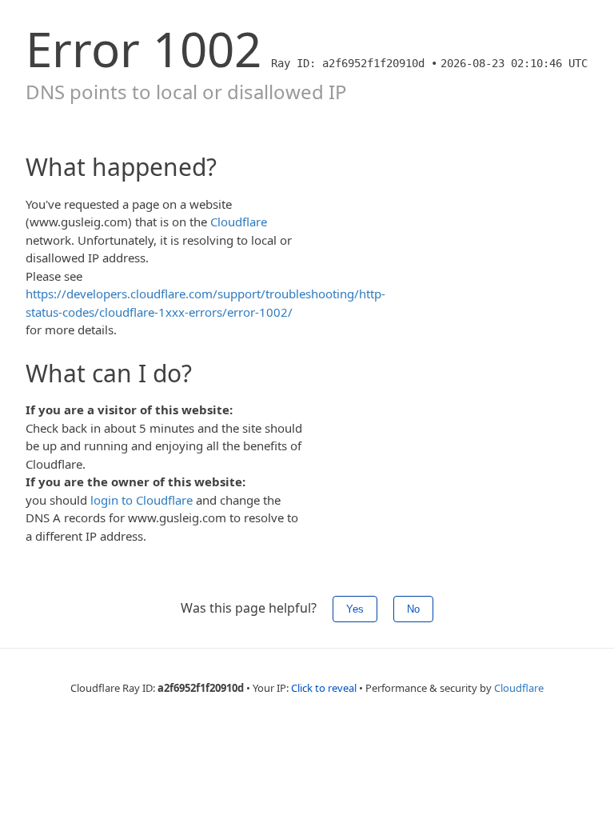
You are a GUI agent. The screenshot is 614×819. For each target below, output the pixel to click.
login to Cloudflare (141, 500)
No (413, 609)
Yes (355, 609)
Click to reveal (324, 688)
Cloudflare (238, 222)
